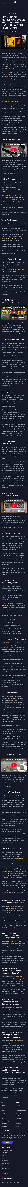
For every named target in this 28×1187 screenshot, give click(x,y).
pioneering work (20, 861)
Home (2, 8)
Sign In (3, 1105)
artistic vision (5, 74)
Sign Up (3, 1108)
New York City (5, 643)
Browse (3, 1113)
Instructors (4, 1126)
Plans (2, 1118)
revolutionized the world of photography (13, 798)
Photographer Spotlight (9, 8)
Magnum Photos (6, 265)
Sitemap (3, 1171)
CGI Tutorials (18, 1113)
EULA (2, 1158)
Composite (18, 1118)
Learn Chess (4, 1123)
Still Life (17, 1126)
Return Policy (4, 1160)
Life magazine (14, 539)
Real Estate (18, 1123)
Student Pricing (5, 1121)
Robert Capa (21, 269)
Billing (2, 1115)
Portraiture (18, 1108)
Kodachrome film (16, 343)
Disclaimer (3, 1155)
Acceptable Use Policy (6, 1150)
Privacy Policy (4, 1173)
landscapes (4, 607)
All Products (18, 1105)
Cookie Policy (4, 1152)
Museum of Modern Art (14, 700)
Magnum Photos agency (16, 62)
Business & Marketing (21, 1110)
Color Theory (19, 1115)
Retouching (18, 1121)
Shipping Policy (5, 1163)
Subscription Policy (5, 1165)
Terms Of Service (5, 1168)
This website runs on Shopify (14, 1182)
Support (3, 1110)
